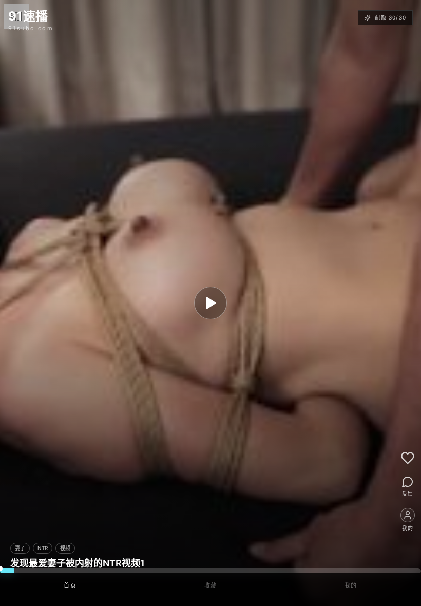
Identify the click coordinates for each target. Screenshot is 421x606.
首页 (70, 585)
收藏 (210, 585)
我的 (351, 585)
